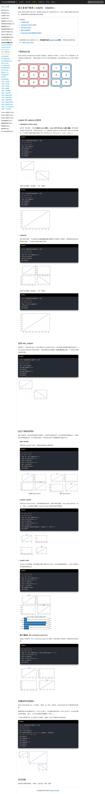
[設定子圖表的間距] (35, 431)
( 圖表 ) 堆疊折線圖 (6, 97)
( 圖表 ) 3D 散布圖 (6, 109)
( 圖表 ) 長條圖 (5, 86)
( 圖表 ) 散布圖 (5, 83)
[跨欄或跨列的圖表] (35, 701)
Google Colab (53, 40)
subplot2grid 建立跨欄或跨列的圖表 (31, 33)
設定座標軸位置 (5, 58)
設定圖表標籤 (5, 56)
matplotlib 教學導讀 (6, 45)
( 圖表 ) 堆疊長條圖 (6, 99)
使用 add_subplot (26, 27)
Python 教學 (5, 7)
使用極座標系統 (5, 67)
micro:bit (28, 2)
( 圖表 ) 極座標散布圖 (7, 104)
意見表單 (40, 783)
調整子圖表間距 (25, 30)
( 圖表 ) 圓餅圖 (5, 88)
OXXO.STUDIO (54, 790)
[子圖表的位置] (31, 51)
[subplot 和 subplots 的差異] (42, 120)
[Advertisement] (48, 103)
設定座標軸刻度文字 (6, 61)
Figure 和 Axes (5, 49)
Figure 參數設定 (5, 51)
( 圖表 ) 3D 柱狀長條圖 (7, 106)
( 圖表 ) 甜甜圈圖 (5, 90)
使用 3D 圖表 (4, 70)
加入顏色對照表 (5, 65)
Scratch (21, 2)
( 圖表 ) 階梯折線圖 (6, 95)
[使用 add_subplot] (34, 343)
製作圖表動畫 (5, 79)
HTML (48, 2)
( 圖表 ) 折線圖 (5, 81)
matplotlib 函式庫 (5, 47)
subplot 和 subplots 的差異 (28, 25)
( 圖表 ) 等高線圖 (5, 93)
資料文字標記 (5, 63)
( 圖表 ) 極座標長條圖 (7, 102)
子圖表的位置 (25, 22)
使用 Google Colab (27, 42)
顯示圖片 (3, 77)
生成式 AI (41, 2)
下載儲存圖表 (5, 74)
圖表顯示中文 (5, 72)
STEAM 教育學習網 (8, 2)
